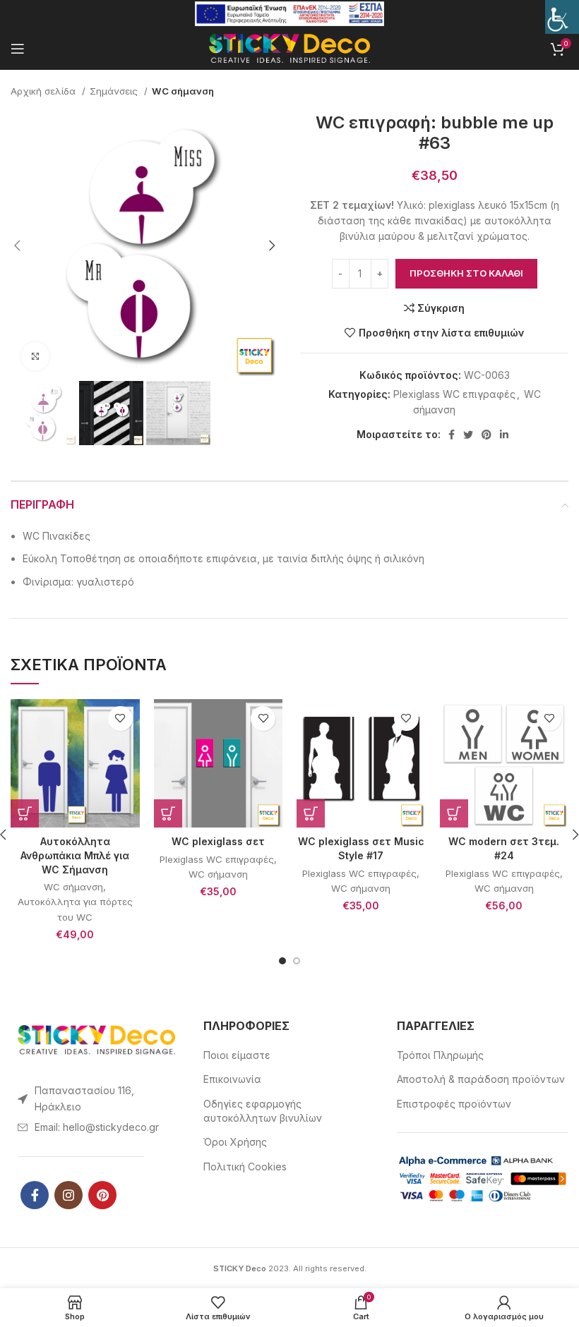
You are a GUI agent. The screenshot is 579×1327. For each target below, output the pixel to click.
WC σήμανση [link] (183, 91)
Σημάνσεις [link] (115, 91)
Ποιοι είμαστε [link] (236, 1055)
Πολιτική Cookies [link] (245, 1167)
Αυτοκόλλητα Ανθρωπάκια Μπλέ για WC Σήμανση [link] (74, 855)
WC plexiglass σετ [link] (218, 841)
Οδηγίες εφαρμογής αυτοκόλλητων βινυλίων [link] (262, 1111)
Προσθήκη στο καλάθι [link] (466, 273)
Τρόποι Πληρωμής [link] (440, 1055)
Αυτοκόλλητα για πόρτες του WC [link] (75, 909)
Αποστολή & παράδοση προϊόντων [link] (481, 1079)
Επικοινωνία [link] (232, 1079)
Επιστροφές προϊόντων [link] (454, 1104)
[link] (562, 17)
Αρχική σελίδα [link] (44, 91)
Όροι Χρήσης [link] (235, 1142)
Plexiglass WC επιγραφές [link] (454, 394)
